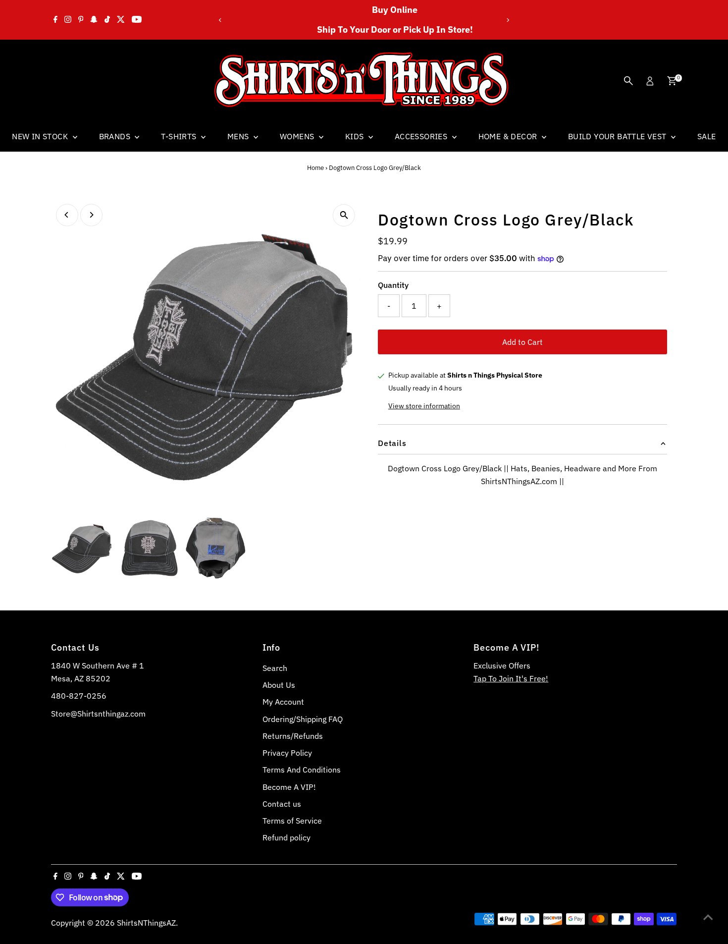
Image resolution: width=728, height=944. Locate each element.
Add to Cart (522, 342)
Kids (355, 136)
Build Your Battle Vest (618, 136)
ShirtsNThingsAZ (146, 923)
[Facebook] (55, 20)
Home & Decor (508, 136)
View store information (424, 405)
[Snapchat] (94, 20)
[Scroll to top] (708, 917)
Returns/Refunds (292, 736)
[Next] (507, 20)
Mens (239, 136)
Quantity (393, 285)
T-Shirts (180, 136)
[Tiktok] (107, 20)
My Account (283, 702)
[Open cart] (672, 80)
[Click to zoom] (344, 215)
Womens (298, 136)
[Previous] (220, 20)
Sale (706, 136)
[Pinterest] (81, 20)
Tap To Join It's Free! (510, 678)
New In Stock (41, 136)
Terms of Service (292, 821)
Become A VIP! (289, 787)
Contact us (281, 804)
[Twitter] (120, 20)
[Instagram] (68, 20)
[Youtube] (136, 20)
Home (315, 168)
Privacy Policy (287, 753)
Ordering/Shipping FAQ (302, 719)
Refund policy (286, 837)
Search (274, 668)
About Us (278, 685)
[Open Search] (628, 80)
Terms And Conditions (301, 770)
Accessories (422, 136)
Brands (116, 136)
